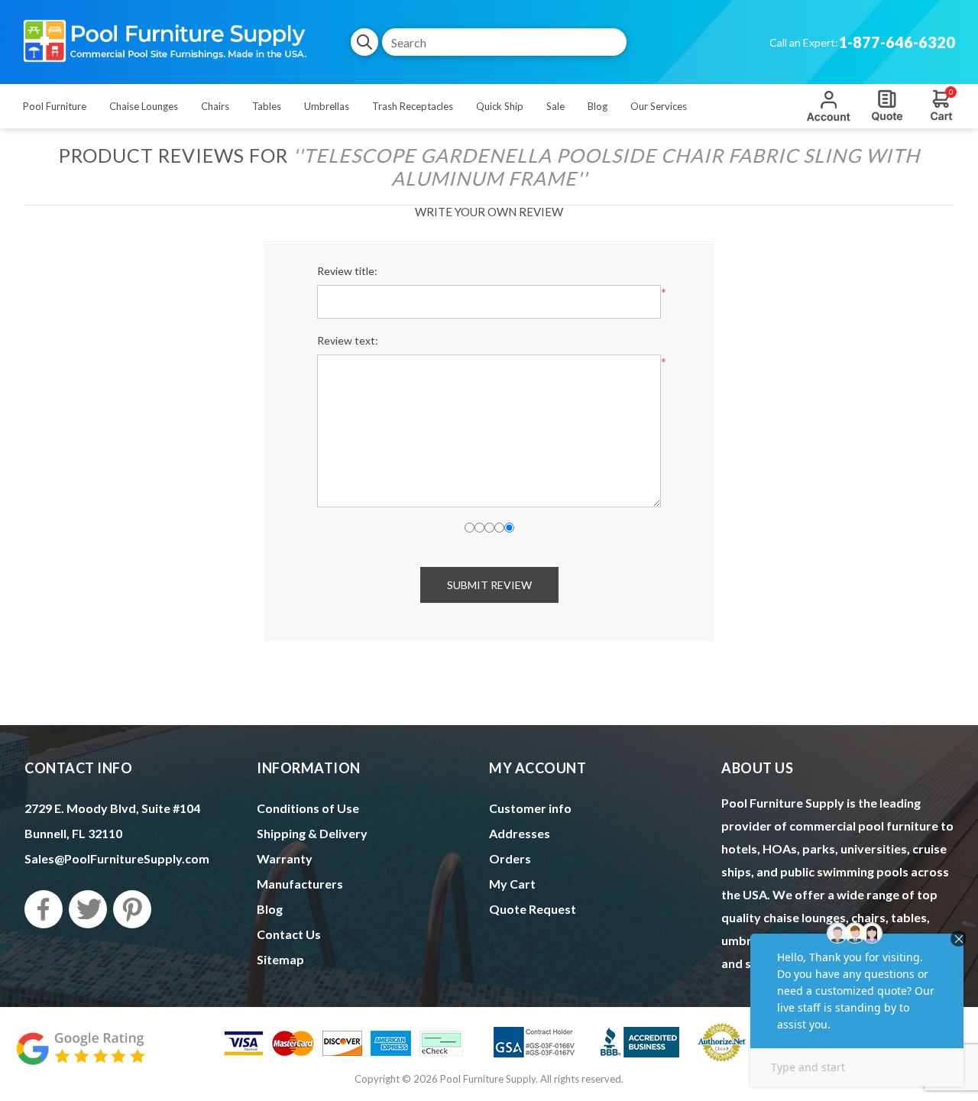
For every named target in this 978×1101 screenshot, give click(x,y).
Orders (510, 858)
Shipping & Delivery (312, 833)
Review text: (347, 340)
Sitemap (280, 959)
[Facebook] (43, 909)
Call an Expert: (803, 42)
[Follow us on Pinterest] (132, 909)
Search (364, 42)
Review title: (347, 270)
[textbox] (504, 42)
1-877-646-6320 (896, 42)
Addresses (519, 833)
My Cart (512, 883)
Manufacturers (300, 883)
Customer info (530, 808)
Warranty (285, 858)
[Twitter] (88, 909)
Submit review (489, 584)
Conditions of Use (308, 808)
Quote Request (887, 105)
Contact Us (289, 934)
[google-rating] (80, 1056)
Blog (270, 909)
